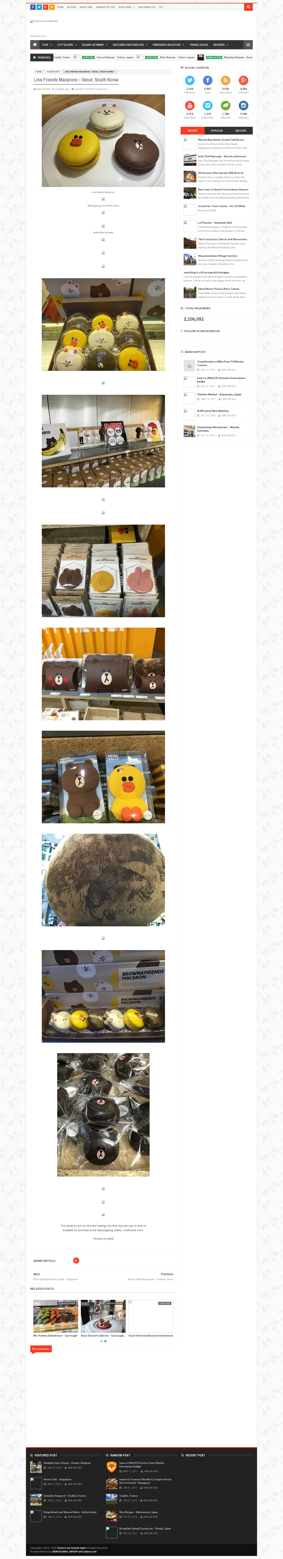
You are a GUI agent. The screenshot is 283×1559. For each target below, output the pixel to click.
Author (71, 7)
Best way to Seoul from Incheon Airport (223, 189)
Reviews (219, 44)
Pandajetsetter (105, 7)
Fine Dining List (147, 7)
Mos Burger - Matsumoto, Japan (138, 1512)
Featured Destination (128, 44)
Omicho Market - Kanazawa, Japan (219, 394)
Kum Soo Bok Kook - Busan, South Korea (40, 1337)
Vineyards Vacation (166, 44)
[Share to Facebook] (69, 1329)
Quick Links (124, 7)
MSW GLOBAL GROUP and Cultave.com (75, 1551)
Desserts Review (84, 89)
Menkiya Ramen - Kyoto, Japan (174, 57)
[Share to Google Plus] (78, 1329)
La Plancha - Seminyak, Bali (215, 222)
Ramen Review (145, 57)
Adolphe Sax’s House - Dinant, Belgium (67, 1462)
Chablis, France (128, 1495)
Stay (45, 44)
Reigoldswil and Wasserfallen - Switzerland (70, 1512)
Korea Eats (53, 72)
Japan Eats (82, 57)
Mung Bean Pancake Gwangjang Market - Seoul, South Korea (133, 1337)
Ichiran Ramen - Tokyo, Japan (238, 57)
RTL (161, 7)
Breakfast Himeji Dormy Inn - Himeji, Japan (145, 1528)
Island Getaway (93, 44)
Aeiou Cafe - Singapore (58, 1479)
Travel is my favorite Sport (71, 1548)
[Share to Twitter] (73, 1329)
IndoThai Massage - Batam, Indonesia (222, 156)
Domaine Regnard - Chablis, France (65, 1495)
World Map (86, 7)
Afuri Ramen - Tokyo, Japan (108, 57)
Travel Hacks (198, 44)
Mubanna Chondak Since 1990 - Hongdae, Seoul (85, 1337)
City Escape (65, 44)
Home (60, 7)
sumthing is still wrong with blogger (206, 272)
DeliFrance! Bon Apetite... (213, 410)
